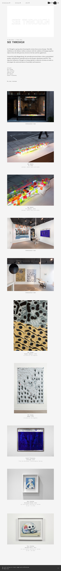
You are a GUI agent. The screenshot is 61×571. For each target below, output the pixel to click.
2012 (27, 3)
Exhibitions (5, 3)
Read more (6, 568)
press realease (12, 81)
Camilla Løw (10, 72)
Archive (17, 3)
